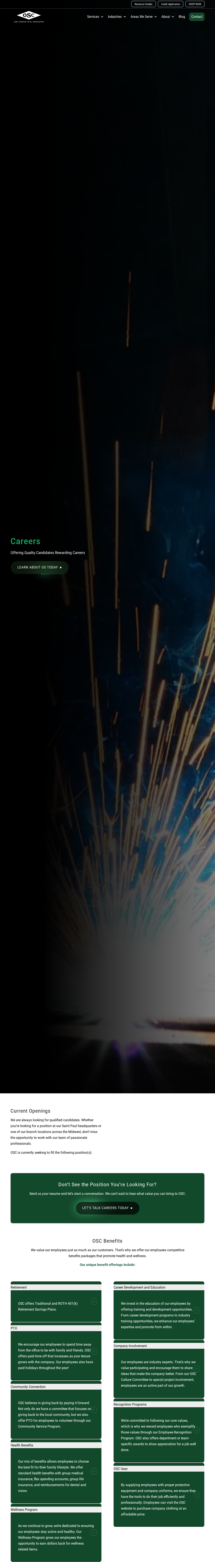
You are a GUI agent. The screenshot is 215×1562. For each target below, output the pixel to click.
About (165, 17)
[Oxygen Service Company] (29, 16)
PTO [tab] (14, 1328)
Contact (196, 17)
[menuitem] (143, 4)
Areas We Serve (142, 17)
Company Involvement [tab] (130, 1346)
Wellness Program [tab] (24, 1509)
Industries (115, 17)
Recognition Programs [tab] (130, 1404)
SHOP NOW (195, 4)
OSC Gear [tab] (121, 1469)
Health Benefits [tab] (22, 1445)
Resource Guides (143, 4)
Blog (182, 17)
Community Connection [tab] (28, 1387)
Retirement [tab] (19, 1287)
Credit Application (170, 4)
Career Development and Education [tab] (139, 1287)
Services (93, 17)
